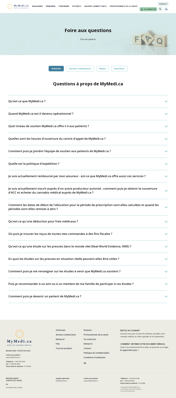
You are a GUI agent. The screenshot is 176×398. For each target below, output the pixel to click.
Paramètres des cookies (14, 388)
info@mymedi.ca (61, 381)
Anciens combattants (80, 68)
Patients (76, 6)
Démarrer (50, 6)
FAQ (58, 343)
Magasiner (37, 6)
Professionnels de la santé (123, 6)
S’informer (64, 6)
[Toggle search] (160, 9)
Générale (56, 68)
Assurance (119, 68)
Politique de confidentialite (96, 353)
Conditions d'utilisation (94, 357)
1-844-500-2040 (19, 362)
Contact (163, 4)
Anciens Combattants (95, 6)
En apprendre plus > (129, 350)
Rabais (102, 68)
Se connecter (150, 9)
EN (166, 9)
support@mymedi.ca (13, 357)
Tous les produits (64, 348)
